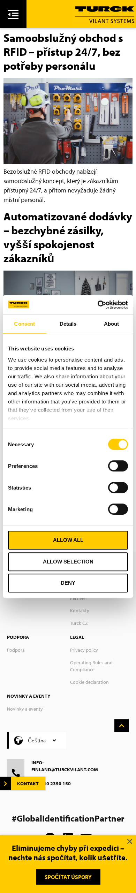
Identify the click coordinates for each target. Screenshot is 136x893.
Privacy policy (84, 650)
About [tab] (111, 324)
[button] (129, 841)
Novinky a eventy (25, 709)
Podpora (16, 650)
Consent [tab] (24, 324)
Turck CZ (79, 623)
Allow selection (68, 562)
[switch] (118, 465)
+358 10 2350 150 (51, 783)
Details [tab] (68, 324)
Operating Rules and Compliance (91, 666)
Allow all (68, 540)
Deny (68, 583)
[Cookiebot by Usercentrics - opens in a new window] (98, 304)
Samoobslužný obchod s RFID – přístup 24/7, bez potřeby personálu (63, 52)
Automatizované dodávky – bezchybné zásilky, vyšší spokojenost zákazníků (67, 237)
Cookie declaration (89, 682)
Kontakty (79, 610)
